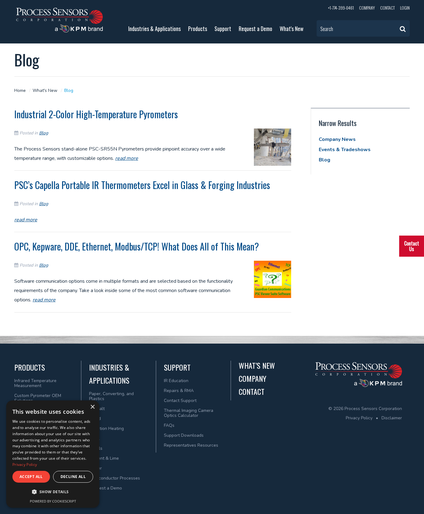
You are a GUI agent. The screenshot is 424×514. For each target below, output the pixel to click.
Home (20, 90)
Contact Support (180, 401)
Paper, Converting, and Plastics (111, 396)
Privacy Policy (359, 418)
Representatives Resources (191, 445)
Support (222, 29)
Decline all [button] (73, 476)
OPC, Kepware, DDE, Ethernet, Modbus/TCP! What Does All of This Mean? (136, 246)
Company (367, 7)
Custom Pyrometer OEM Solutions (37, 398)
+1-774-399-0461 (341, 7)
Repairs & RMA (179, 391)
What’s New (257, 365)
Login (405, 7)
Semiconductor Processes (114, 478)
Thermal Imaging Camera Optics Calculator (188, 413)
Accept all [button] (31, 476)
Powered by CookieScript (53, 501)
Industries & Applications (154, 29)
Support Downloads (184, 435)
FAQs (169, 425)
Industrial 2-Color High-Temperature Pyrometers (96, 114)
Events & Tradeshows (345, 149)
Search (326, 29)
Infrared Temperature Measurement (35, 383)
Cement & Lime (104, 458)
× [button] (92, 407)
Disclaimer (391, 418)
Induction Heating (106, 428)
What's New (292, 29)
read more (126, 158)
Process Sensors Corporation (58, 20)
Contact (387, 7)
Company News (337, 139)
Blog (68, 90)
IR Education (176, 381)
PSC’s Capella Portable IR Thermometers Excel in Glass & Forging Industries (142, 185)
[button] (52, 492)
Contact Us (411, 246)
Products (197, 29)
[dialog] (52, 454)
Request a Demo (255, 29)
